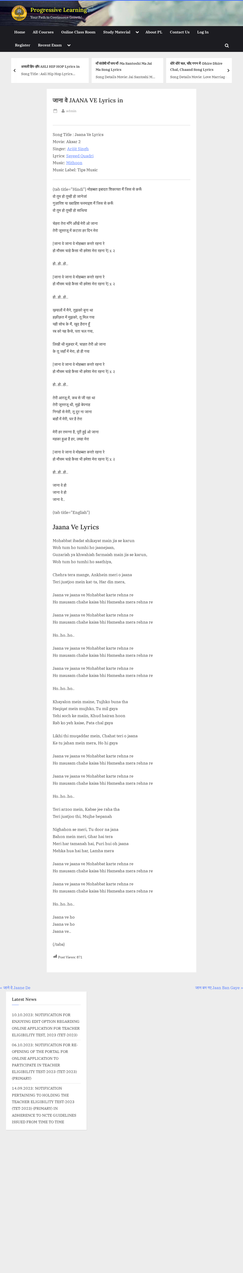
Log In (203, 31)
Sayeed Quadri (79, 156)
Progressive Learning (58, 10)
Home (19, 31)
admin (71, 110)
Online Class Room (78, 31)
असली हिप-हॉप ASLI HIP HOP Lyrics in (50, 66)
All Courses (43, 31)
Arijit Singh (78, 148)
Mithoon (74, 162)
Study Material (116, 31)
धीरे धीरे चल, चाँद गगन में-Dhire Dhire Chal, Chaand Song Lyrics (196, 66)
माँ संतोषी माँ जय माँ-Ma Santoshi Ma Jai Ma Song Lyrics (124, 66)
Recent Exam (50, 44)
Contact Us (180, 31)
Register (22, 44)
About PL (153, 31)
